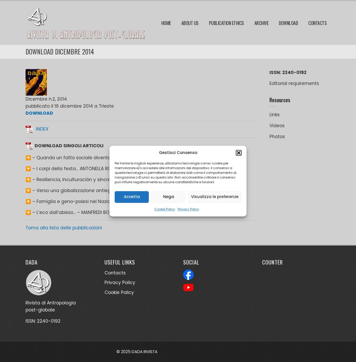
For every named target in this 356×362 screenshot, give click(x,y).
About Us (190, 23)
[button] (238, 152)
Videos (277, 125)
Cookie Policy (164, 209)
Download (288, 23)
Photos (277, 136)
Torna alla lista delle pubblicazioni (64, 228)
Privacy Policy (188, 209)
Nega (168, 196)
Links (274, 115)
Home (166, 23)
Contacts (317, 23)
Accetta (132, 196)
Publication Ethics (226, 23)
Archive (261, 23)
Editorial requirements (294, 83)
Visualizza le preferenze (214, 196)
